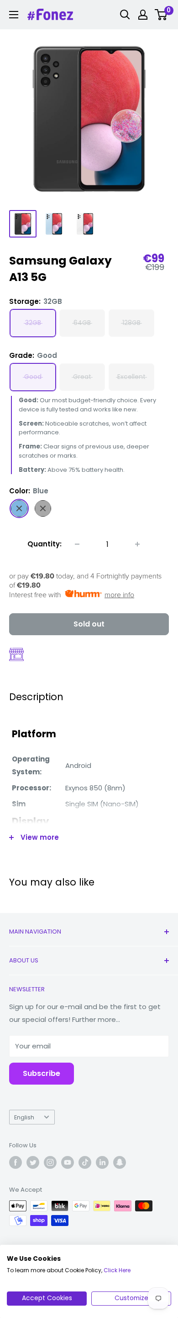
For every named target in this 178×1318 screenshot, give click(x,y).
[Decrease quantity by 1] (77, 544)
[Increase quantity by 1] (137, 544)
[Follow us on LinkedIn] (102, 1162)
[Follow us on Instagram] (50, 1162)
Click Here (117, 1270)
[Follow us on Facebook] (15, 1162)
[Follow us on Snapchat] (119, 1162)
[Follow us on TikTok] (85, 1162)
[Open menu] (13, 14)
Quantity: (44, 544)
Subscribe (41, 1073)
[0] (161, 14)
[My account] (142, 15)
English (24, 1117)
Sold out (89, 624)
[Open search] (125, 15)
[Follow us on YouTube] (67, 1162)
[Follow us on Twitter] (32, 1162)
